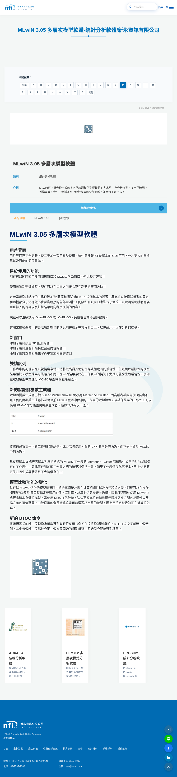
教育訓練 (68, 748)
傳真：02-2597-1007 (69, 761)
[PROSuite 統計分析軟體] (132, 627)
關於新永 (92, 748)
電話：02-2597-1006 (14, 766)
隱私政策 (122, 748)
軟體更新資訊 (50, 748)
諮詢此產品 (88, 208)
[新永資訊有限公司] (19, 7)
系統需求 (63, 218)
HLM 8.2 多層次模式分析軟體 (74, 658)
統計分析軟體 (158, 108)
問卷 (80, 748)
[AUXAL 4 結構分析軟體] (18, 627)
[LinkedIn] (168, 757)
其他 (91, 92)
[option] (88, 129)
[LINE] (168, 739)
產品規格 (19, 218)
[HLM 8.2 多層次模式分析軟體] (75, 627)
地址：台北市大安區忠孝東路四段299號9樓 (25, 761)
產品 (147, 108)
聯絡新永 (107, 748)
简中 (160, 7)
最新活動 (18, 748)
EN (166, 7)
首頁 (141, 108)
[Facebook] (168, 748)
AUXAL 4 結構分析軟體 (17, 658)
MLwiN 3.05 (41, 218)
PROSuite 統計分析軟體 (131, 658)
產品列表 (33, 748)
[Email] (168, 729)
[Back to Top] (168, 767)
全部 (24, 85)
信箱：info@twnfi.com (71, 766)
